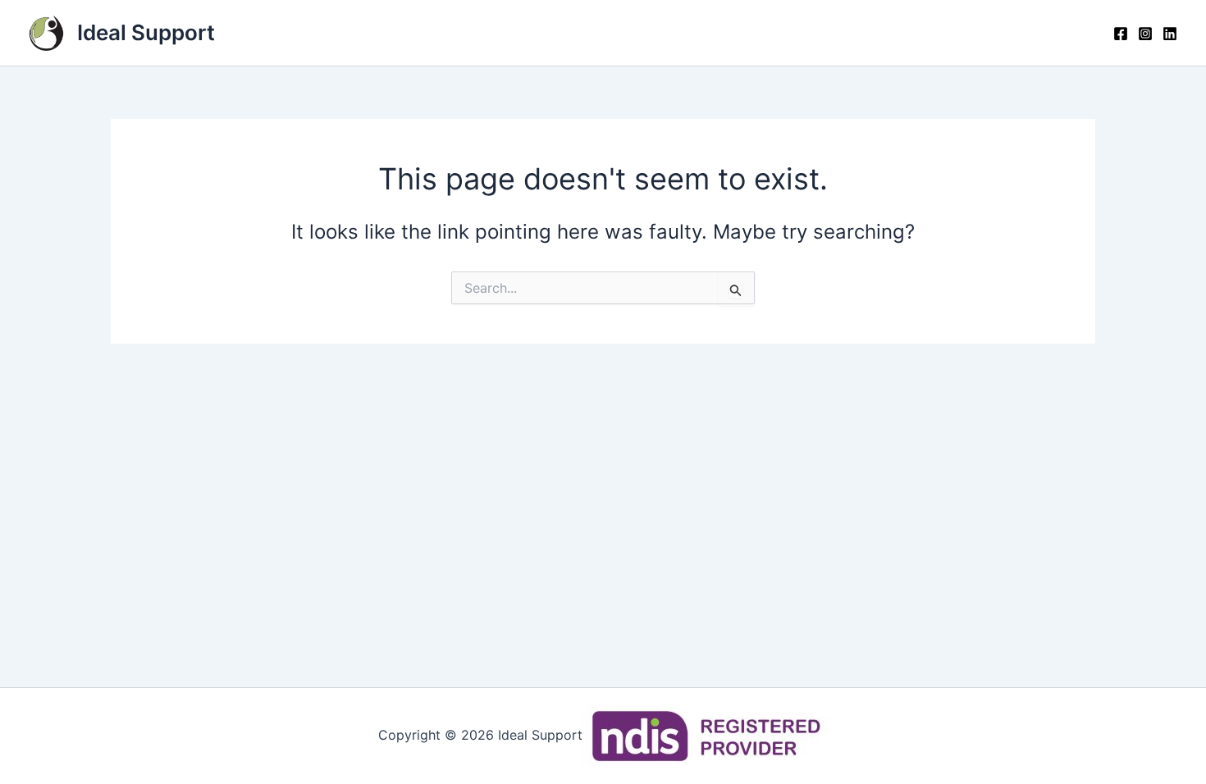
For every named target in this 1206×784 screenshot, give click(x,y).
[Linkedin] (1170, 33)
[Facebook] (1120, 33)
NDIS (508, 33)
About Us (697, 33)
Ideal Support (146, 32)
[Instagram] (1145, 33)
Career (1053, 33)
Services (594, 33)
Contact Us (810, 33)
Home (432, 33)
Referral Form (940, 33)
